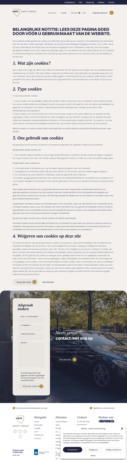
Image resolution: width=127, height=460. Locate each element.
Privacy (93, 455)
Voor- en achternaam (30, 316)
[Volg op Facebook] (15, 431)
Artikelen (101, 2)
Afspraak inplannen (100, 13)
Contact (111, 2)
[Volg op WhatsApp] (25, 431)
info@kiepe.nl (69, 2)
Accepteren (73, 449)
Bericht (24, 342)
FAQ (80, 2)
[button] (122, 428)
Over (84, 13)
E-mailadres (26, 325)
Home (36, 421)
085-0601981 (48, 282)
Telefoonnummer (28, 334)
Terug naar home (23, 282)
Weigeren (93, 449)
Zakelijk (63, 13)
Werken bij (90, 2)
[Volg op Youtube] (21, 436)
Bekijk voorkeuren (113, 449)
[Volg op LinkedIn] (20, 431)
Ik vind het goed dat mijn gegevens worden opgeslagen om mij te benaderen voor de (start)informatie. (33, 376)
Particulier (52, 13)
